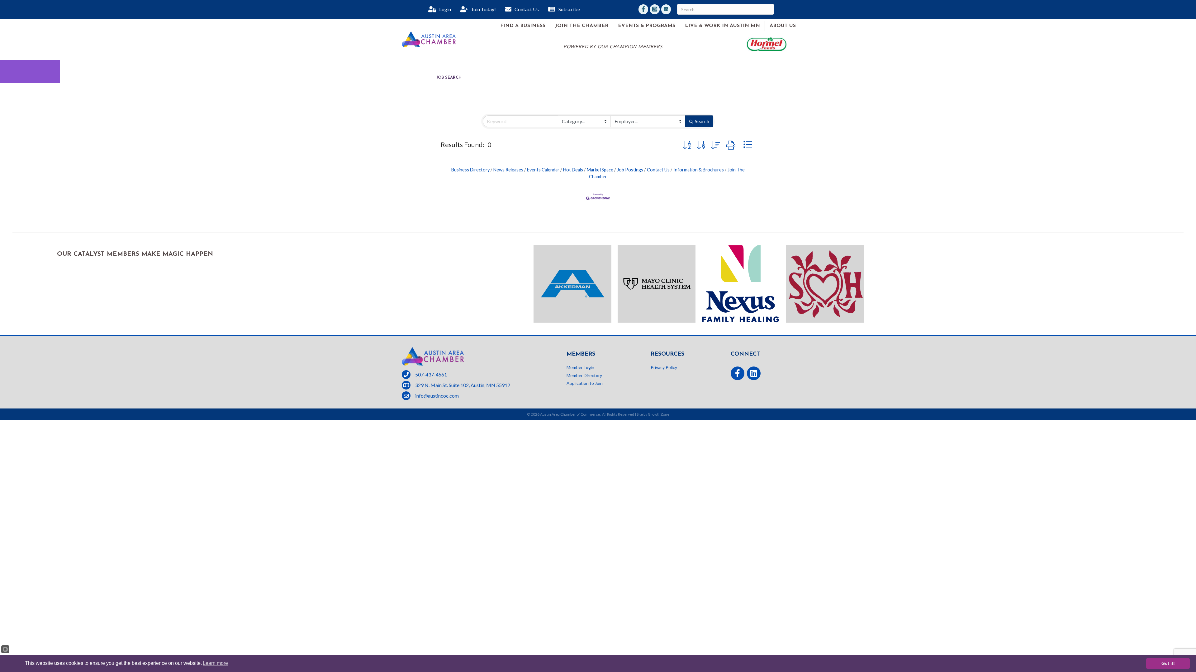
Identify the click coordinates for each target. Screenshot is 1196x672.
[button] (687, 145)
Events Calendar (543, 169)
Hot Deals (573, 169)
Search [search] (702, 121)
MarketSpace (600, 169)
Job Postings (630, 169)
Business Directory (470, 169)
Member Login (580, 367)
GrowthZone (658, 414)
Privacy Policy (664, 367)
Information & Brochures (698, 169)
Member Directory (584, 375)
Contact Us (658, 169)
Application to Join (585, 383)
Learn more (215, 663)
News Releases (508, 169)
